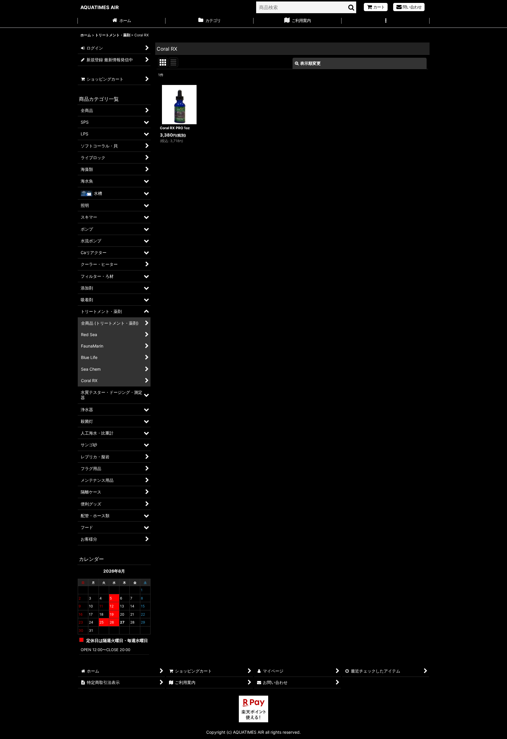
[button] (386, 21)
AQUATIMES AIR (99, 7)
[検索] (351, 7)
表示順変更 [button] (310, 63)
